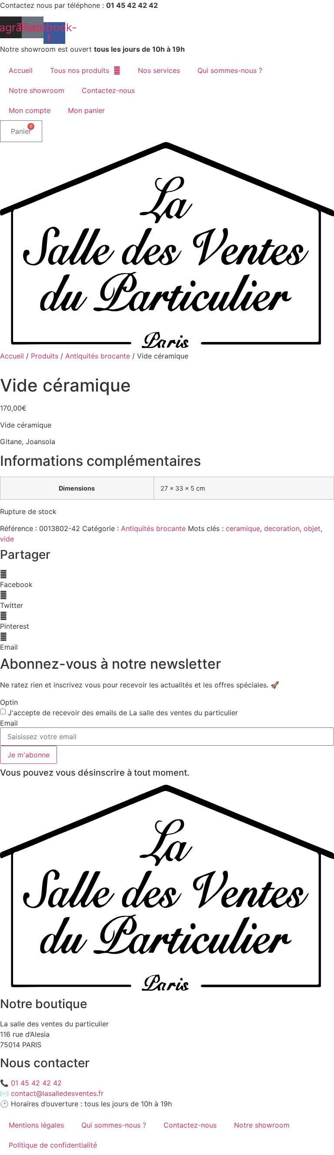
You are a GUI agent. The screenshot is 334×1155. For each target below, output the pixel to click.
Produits (44, 356)
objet (312, 528)
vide (7, 538)
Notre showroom (36, 90)
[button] (167, 579)
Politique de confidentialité (53, 1145)
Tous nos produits (79, 70)
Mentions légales (36, 1125)
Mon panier (86, 110)
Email (9, 723)
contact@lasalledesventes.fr (57, 1093)
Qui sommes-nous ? (229, 70)
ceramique (243, 528)
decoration (282, 528)
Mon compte (29, 110)
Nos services (159, 70)
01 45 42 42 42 (36, 1083)
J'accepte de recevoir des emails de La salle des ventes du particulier (123, 712)
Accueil (21, 70)
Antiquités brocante (97, 356)
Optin (9, 702)
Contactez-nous (108, 90)
